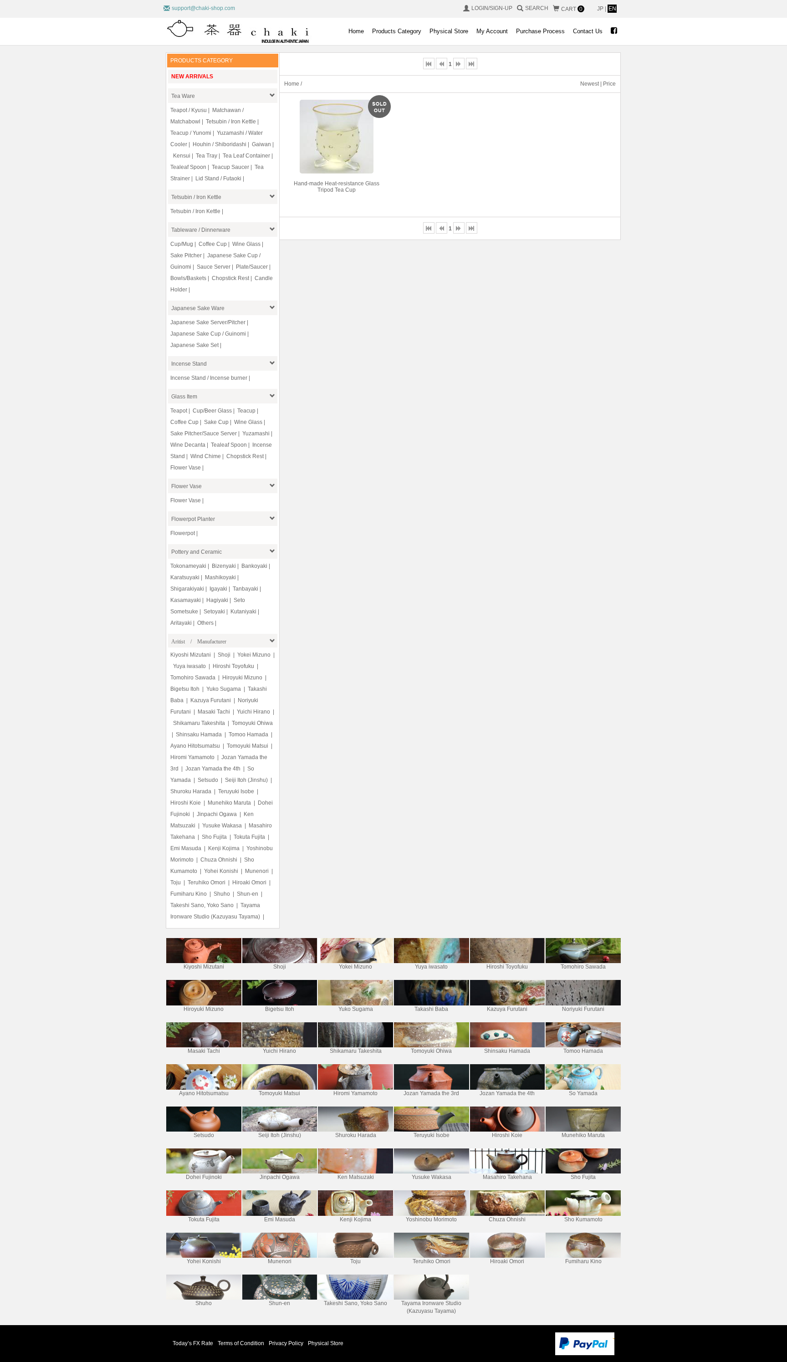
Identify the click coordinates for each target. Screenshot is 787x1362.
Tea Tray (206, 156)
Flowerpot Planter (193, 519)
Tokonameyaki (188, 566)
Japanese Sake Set (194, 345)
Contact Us (588, 31)
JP (601, 8)
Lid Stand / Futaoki (218, 178)
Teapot (178, 411)
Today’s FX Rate (193, 1343)
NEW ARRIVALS (192, 76)
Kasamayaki (185, 600)
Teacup (246, 411)
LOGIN (479, 8)
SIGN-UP (501, 8)
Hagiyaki (217, 600)
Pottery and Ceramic (196, 552)
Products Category (396, 31)
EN (612, 8)
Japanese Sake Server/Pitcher (207, 322)
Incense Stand (189, 364)
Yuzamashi (256, 433)
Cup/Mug (181, 244)
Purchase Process (540, 31)
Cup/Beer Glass (212, 411)
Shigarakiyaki (187, 589)
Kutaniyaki (243, 611)
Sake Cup (216, 422)
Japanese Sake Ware (198, 308)
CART (572, 9)
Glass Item (184, 396)
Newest (589, 84)
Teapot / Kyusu (188, 110)
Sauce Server (213, 267)
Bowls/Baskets (188, 278)
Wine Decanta (187, 445)
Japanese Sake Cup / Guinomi (208, 334)
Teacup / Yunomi (190, 133)
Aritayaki (181, 623)
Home (356, 31)
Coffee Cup (213, 244)
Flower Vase (185, 467)
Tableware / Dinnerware (200, 230)
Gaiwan (261, 144)
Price (609, 84)
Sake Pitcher (186, 255)
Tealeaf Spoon (188, 167)
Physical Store (448, 31)
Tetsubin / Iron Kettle (231, 121)
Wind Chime (205, 456)
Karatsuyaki (184, 577)
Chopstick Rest (230, 278)
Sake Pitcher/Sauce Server (203, 433)
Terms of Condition (241, 1343)
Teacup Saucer (230, 167)
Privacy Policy (286, 1343)
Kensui (181, 156)
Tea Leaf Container (246, 156)
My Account (492, 31)
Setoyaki (214, 611)
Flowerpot (182, 533)
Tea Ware (183, 96)
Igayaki (218, 589)
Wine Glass (246, 244)
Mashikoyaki (220, 577)
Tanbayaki (245, 589)
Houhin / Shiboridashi (219, 144)
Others (205, 623)
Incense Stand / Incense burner (208, 378)
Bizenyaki (224, 566)
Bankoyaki (254, 566)
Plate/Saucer (252, 267)
